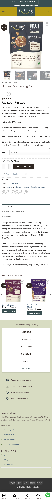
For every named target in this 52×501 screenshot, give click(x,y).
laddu (23, 187)
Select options (9, 311)
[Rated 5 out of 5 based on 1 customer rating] (26, 99)
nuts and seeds (35, 187)
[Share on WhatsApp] (4, 192)
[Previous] (6, 45)
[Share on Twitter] (13, 192)
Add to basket (23, 166)
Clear (48, 148)
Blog (6, 460)
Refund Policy (9, 435)
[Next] (46, 45)
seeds (43, 187)
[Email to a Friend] (17, 192)
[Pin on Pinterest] (21, 192)
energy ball (9, 187)
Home (4, 82)
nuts (27, 187)
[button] (3, 11)
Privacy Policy (9, 439)
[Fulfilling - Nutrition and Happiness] (26, 11)
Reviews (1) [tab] (6, 216)
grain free (17, 187)
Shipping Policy (10, 430)
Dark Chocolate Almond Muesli (36, 306)
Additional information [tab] (13, 212)
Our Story (8, 455)
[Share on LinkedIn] (26, 192)
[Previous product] (9, 94)
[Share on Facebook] (8, 192)
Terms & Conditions (11, 444)
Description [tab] (7, 207)
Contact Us (8, 465)
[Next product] (4, 94)
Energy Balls (15, 82)
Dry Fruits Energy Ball (10, 305)
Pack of (4, 152)
